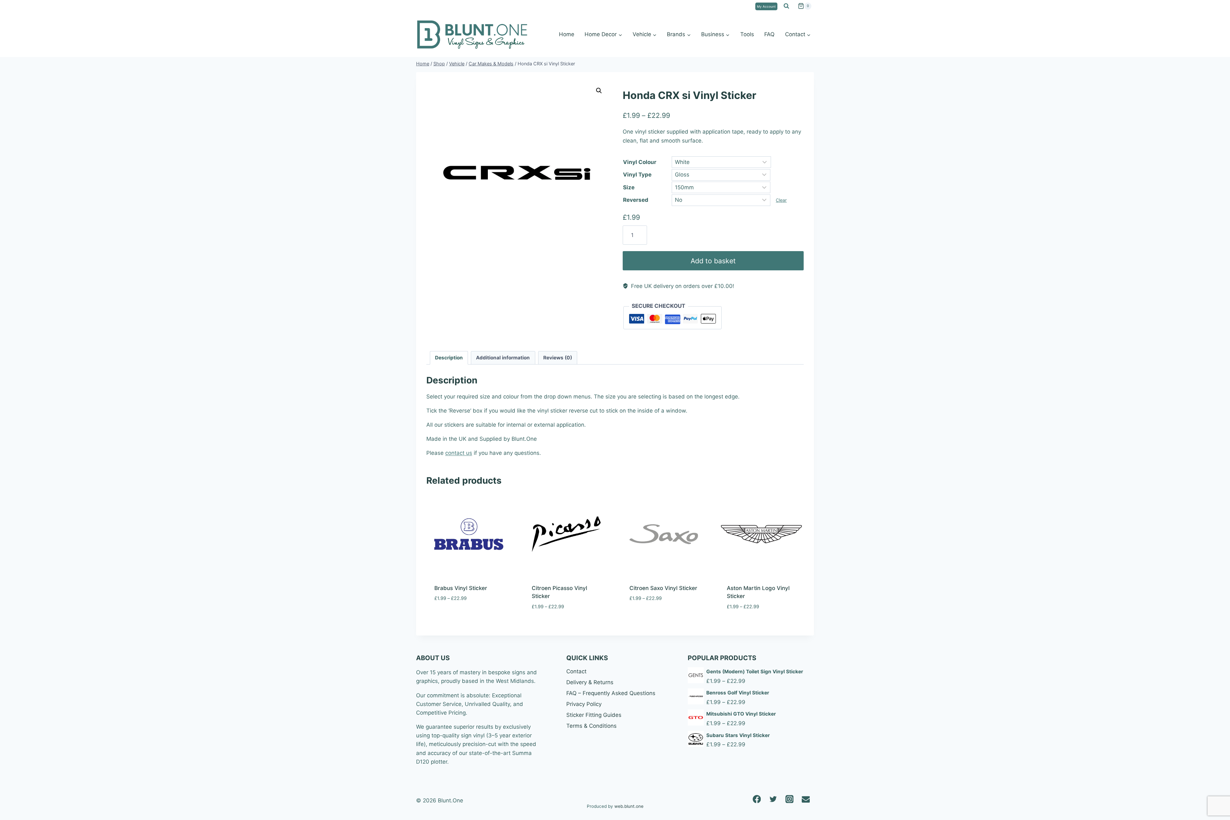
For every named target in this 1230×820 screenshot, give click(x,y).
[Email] (806, 799)
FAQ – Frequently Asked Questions (610, 693)
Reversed (635, 200)
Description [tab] (449, 358)
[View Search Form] (786, 6)
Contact (576, 671)
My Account (766, 6)
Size (629, 187)
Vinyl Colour (639, 162)
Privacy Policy (584, 704)
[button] (599, 90)
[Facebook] (757, 799)
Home (566, 34)
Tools (747, 34)
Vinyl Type (637, 174)
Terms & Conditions (591, 726)
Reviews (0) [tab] (557, 358)
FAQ (769, 34)
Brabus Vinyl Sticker (460, 588)
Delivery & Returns (589, 682)
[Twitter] (773, 799)
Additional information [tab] (503, 358)
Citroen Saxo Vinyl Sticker (663, 588)
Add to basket (713, 261)
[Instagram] (789, 799)
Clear (781, 200)
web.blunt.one (629, 806)
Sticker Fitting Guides (593, 715)
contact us (458, 453)
